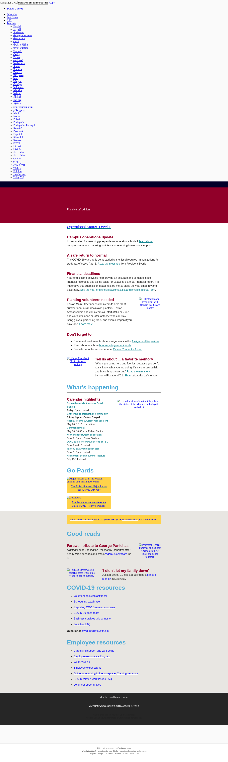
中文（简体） (21, 44)
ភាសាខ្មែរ (17, 100)
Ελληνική (18, 75)
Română (17, 128)
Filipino (17, 171)
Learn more (86, 324)
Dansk (16, 57)
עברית (16, 143)
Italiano (17, 93)
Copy (52, 2)
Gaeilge (17, 84)
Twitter (15, 8)
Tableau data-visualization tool (83, 448)
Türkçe (17, 168)
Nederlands (19, 63)
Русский (18, 131)
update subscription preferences (133, 751)
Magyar (17, 81)
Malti (16, 113)
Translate (11, 23)
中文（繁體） (21, 48)
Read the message (109, 263)
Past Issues (12, 17)
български (19, 38)
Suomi (16, 66)
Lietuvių (17, 146)
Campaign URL (8, 2)
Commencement (75, 427)
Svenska (17, 140)
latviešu (17, 149)
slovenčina (19, 152)
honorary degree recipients (115, 345)
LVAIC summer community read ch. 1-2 (87, 441)
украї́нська (19, 174)
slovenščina (19, 155)
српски (17, 158)
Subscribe (12, 14)
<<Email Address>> (123, 748)
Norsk (16, 116)
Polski (16, 119)
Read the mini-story (138, 371)
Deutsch (17, 72)
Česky (16, 54)
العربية (17, 29)
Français (17, 69)
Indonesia (18, 87)
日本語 (17, 96)
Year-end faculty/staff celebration (84, 434)
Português (18, 122)
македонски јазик (23, 107)
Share (128, 375)
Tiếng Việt (18, 177)
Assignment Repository (145, 341)
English (17, 26)
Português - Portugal (24, 125)
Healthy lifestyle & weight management (87, 420)
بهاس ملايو (19, 110)
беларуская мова (22, 35)
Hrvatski (17, 51)
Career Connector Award (127, 349)
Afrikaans (18, 32)
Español (17, 134)
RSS (9, 20)
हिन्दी (15, 78)
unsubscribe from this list (108, 751)
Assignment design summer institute (86, 455)
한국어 (17, 103)
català (16, 41)
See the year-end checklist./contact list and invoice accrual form (117, 289)
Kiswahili (18, 137)
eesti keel (18, 60)
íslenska (17, 90)
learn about (146, 241)
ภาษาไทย (19, 164)
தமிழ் (16, 161)
